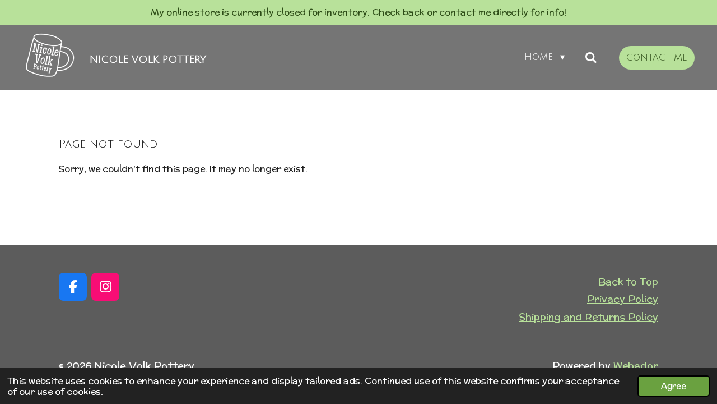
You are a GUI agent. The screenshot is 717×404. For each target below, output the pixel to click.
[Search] (591, 57)
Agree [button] (673, 386)
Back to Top (628, 281)
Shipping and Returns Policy (588, 317)
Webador (635, 366)
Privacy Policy (622, 299)
